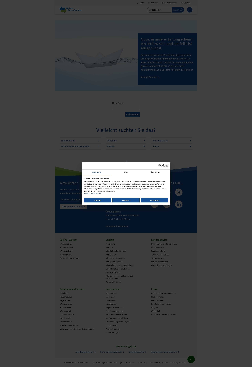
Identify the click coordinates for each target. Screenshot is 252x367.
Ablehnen (97, 200)
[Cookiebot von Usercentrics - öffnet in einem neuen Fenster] (159, 165)
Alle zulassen (154, 200)
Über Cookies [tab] (155, 172)
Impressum (88, 193)
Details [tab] (126, 172)
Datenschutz (96, 193)
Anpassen (125, 200)
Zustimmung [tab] (96, 172)
